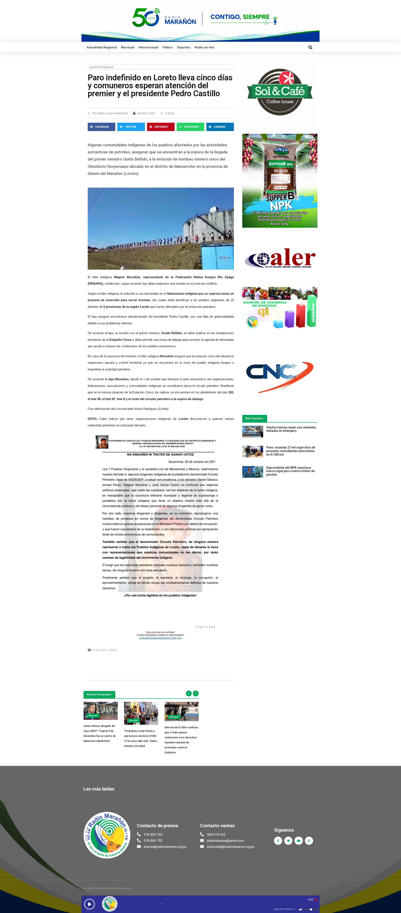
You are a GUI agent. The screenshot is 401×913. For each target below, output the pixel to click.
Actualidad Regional (102, 47)
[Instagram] (309, 841)
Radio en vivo (204, 47)
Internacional (148, 47)
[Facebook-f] (278, 841)
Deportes (183, 47)
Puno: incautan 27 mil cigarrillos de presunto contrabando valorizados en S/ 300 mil (290, 451)
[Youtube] (298, 841)
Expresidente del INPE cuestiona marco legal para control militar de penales (290, 471)
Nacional (127, 47)
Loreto (112, 650)
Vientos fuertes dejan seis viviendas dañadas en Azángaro (291, 429)
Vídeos (167, 47)
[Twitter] (288, 841)
